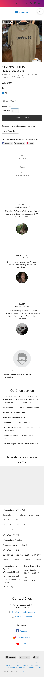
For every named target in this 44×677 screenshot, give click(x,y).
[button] (10, 131)
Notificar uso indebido (31, 672)
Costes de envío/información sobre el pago (23, 665)
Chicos (14, 74)
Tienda (5, 74)
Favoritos (22, 158)
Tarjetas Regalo (22, 175)
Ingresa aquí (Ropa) (28, 74)
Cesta (22, 167)
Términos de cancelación (15, 668)
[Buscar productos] (40, 11)
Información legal (34, 668)
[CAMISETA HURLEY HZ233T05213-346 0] (22, 41)
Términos (11, 663)
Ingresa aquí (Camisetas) (13, 77)
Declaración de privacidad (27, 663)
